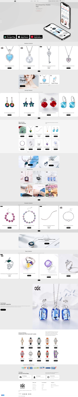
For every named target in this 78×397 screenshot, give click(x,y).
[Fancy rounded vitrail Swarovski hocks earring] (9, 102)
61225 (22, 345)
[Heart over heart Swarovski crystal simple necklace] (22, 129)
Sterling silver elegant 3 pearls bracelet (68, 225)
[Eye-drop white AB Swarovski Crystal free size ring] (29, 263)
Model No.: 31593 (56, 345)
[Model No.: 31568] (47, 341)
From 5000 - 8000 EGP (51, 197)
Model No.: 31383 (39, 345)
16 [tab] (46, 363)
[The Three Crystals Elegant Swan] (39, 142)
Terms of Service (34, 385)
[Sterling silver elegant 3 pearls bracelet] (68, 215)
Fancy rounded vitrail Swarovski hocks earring (9, 112)
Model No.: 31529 (39, 358)
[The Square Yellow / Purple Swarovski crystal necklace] (47, 129)
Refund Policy (34, 388)
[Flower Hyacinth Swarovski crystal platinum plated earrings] (48, 102)
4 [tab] (33, 363)
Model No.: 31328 (31, 358)
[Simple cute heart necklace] (30, 129)
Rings (42, 388)
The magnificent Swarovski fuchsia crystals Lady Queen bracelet (9, 225)
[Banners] (24, 368)
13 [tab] (43, 363)
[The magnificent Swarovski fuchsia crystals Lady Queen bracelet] (9, 215)
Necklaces (43, 384)
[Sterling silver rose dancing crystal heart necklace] (68, 55)
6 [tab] (35, 363)
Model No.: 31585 (47, 358)
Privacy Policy (34, 384)
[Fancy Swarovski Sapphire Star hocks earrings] (29, 102)
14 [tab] (44, 363)
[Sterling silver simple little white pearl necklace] (29, 55)
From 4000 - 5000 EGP (38, 197)
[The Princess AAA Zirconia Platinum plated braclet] (39, 129)
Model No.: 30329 (22, 358)
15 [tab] (45, 363)
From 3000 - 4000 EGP (26, 197)
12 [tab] (42, 363)
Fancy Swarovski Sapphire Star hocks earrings (29, 112)
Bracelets (43, 385)
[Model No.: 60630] (55, 354)
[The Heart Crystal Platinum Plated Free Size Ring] (55, 142)
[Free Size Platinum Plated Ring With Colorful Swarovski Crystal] (30, 142)
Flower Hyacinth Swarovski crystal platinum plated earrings (49, 112)
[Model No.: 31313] (30, 341)
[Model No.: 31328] (30, 354)
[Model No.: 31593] (55, 341)
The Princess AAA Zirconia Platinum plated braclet (49, 225)
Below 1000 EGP (26, 183)
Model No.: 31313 (31, 345)
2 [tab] (31, 363)
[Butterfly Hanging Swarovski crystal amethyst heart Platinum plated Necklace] (47, 142)
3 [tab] (32, 363)
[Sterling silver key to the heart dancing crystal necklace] (48, 55)
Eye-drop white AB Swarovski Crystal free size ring (29, 273)
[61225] (22, 341)
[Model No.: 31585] (47, 354)
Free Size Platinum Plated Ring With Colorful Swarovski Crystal (68, 273)
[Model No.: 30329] (22, 354)
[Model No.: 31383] (39, 341)
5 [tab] (34, 363)
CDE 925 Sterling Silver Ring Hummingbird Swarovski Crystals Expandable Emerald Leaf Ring (11, 273)
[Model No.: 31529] (39, 354)
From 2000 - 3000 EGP (51, 183)
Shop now (51, 165)
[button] (50, 1)
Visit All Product (3, 309)
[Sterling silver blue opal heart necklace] (9, 55)
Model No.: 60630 (56, 358)
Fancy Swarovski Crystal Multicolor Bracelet (29, 225)
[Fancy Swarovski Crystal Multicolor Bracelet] (22, 142)
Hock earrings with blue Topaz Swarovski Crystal (68, 112)
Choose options (22, 136)
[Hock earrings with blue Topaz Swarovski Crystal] (68, 102)
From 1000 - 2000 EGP (38, 183)
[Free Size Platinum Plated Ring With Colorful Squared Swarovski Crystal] (48, 264)
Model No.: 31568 (47, 345)
